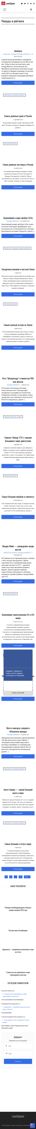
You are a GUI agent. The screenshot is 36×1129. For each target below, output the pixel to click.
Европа (14, 552)
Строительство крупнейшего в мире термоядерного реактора (18, 973)
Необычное (6, 54)
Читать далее (18, 83)
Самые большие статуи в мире (18, 844)
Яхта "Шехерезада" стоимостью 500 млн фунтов (18, 380)
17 (20, 877)
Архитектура (8, 95)
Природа (14, 54)
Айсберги (18, 51)
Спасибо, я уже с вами (18, 692)
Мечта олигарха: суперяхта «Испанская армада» (18, 729)
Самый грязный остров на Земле (18, 325)
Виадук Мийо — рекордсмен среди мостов (18, 547)
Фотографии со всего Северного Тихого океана (15, 1021)
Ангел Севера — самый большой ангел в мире (18, 791)
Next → (27, 877)
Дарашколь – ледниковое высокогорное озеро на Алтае (18, 950)
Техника (19, 416)
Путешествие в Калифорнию (18, 930)
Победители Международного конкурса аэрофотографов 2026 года (18, 908)
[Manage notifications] (31, 1124)
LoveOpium (8, 3)
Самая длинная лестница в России (18, 164)
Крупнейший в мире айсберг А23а (18, 218)
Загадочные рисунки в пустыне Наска (18, 269)
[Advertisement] (18, 1089)
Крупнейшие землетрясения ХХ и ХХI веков (18, 616)
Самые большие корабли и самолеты (18, 496)
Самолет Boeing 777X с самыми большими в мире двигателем (18, 439)
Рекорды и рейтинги (23, 54)
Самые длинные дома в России (18, 116)
